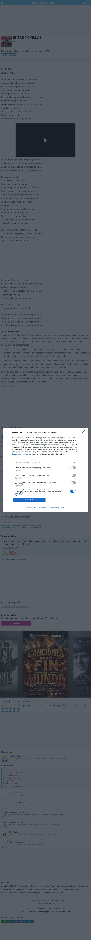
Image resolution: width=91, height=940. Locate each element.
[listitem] (45, 462)
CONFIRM (29, 500)
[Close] (84, 432)
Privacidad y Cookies (58, 508)
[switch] (73, 467)
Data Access (43, 508)
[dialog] (45, 470)
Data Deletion (30, 508)
